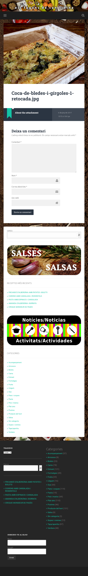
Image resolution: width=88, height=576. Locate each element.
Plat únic (12, 406)
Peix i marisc (13, 403)
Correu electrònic (19, 187)
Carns (11, 374)
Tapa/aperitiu (14, 428)
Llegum (11, 388)
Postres (12, 410)
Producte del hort (15, 414)
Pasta (11, 399)
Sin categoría (14, 421)
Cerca (6, 464)
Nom (14, 175)
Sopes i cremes (15, 425)
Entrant (11, 377)
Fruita (11, 385)
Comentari (16, 142)
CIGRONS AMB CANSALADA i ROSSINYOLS (25, 296)
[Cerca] (79, 235)
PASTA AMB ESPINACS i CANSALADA (23, 300)
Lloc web (15, 198)
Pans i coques (14, 395)
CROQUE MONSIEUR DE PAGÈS (21, 307)
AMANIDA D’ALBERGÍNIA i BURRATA (23, 303)
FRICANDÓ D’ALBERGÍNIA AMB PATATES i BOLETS (28, 292)
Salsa (11, 418)
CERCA (9, 231)
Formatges (13, 381)
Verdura (12, 432)
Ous (10, 392)
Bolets (11, 370)
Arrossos (12, 366)
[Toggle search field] (83, 15)
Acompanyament (15, 362)
